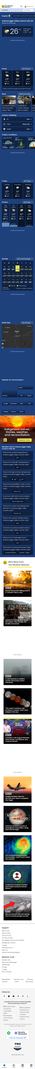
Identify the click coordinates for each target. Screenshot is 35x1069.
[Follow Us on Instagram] (9, 996)
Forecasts (27, 10)
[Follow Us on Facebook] (4, 996)
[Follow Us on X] (27, 996)
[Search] (21, 6)
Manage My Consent (8, 943)
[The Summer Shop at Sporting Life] (29, 409)
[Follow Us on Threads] (23, 996)
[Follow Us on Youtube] (13, 996)
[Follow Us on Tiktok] (18, 996)
